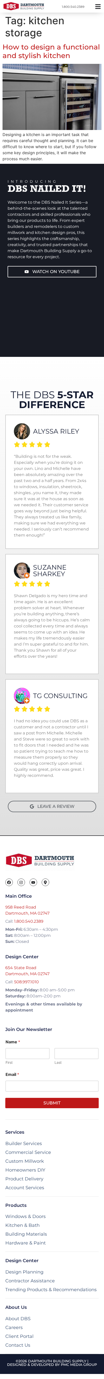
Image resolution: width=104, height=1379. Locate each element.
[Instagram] (21, 882)
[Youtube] (33, 882)
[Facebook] (9, 882)
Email (12, 1074)
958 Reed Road (20, 907)
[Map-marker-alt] (45, 882)
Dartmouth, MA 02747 (27, 913)
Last (58, 1062)
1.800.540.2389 (28, 921)
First (9, 1062)
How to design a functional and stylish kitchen (51, 51)
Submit (52, 1102)
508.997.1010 (26, 981)
